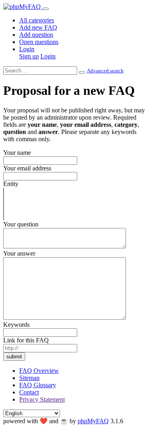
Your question (20, 224)
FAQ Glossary (37, 385)
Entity (10, 183)
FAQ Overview (39, 370)
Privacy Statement (42, 399)
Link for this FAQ (26, 340)
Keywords (16, 324)
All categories (36, 20)
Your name (17, 152)
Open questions (38, 41)
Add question (36, 34)
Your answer (19, 253)
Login (26, 49)
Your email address (27, 168)
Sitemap (29, 377)
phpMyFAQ (93, 421)
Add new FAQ (38, 27)
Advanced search (105, 71)
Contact (29, 392)
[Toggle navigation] (45, 9)
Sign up (29, 56)
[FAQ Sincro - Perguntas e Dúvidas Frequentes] (22, 6)
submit (14, 357)
